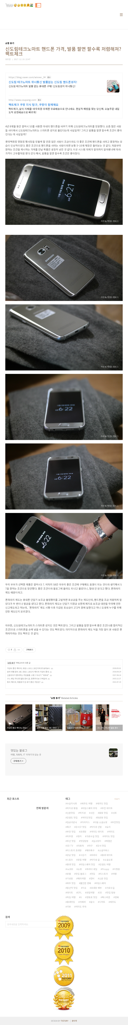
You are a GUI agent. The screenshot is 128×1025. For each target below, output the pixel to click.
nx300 (70, 869)
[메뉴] (121, 14)
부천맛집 (116, 822)
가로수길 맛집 (92, 836)
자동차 (81, 845)
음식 (92, 901)
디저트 (102, 901)
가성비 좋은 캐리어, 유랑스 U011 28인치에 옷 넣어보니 (28, 668)
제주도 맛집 (102, 803)
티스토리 (104, 873)
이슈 (84, 887)
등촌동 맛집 (102, 817)
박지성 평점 (72, 808)
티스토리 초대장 (74, 850)
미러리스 (86, 822)
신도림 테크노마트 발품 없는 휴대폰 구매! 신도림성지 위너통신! (42, 86)
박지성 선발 (96, 826)
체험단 (109, 840)
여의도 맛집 (109, 836)
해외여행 (82, 878)
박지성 (83, 812)
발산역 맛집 (72, 887)
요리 (108, 826)
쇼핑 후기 (11, 662)
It (81, 897)
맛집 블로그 (81, 873)
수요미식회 (72, 803)
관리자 (74, 1020)
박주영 (70, 836)
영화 (117, 897)
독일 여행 (71, 897)
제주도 (113, 901)
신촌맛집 (71, 812)
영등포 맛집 (91, 897)
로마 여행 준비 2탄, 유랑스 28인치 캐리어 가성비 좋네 (28, 671)
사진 (92, 812)
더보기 (117, 799)
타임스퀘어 (101, 883)
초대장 (83, 831)
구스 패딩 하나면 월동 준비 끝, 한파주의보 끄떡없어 (27, 678)
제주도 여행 (87, 803)
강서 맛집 (101, 845)
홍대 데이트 (107, 855)
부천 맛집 (71, 831)
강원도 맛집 (72, 817)
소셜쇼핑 (108, 859)
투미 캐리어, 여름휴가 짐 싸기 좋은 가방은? (23, 682)
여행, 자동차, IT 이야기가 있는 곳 (26, 754)
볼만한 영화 (85, 883)
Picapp (105, 869)
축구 (69, 826)
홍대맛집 (71, 901)
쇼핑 (80, 869)
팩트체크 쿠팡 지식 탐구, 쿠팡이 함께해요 (33, 104)
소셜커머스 (104, 850)
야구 (91, 845)
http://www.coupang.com (22, 100)
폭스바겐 (106, 897)
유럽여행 (90, 892)
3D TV (70, 845)
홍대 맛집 (71, 864)
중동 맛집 (103, 812)
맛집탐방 (84, 840)
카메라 (83, 901)
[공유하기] (15, 650)
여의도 (111, 831)
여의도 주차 (81, 906)
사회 (115, 812)
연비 (92, 878)
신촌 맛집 (103, 878)
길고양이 (97, 840)
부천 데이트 (107, 808)
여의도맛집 (87, 817)
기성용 (70, 878)
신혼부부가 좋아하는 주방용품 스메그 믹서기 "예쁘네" (28, 675)
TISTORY (64, 1020)
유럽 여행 (82, 859)
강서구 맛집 (81, 826)
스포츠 (70, 859)
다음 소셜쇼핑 (100, 822)
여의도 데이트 (97, 831)
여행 (115, 873)
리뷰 (69, 906)
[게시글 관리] (19, 650)
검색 (59, 924)
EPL (80, 892)
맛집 (93, 873)
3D (100, 892)
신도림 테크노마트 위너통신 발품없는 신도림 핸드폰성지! (43, 82)
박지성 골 (95, 859)
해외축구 (90, 850)
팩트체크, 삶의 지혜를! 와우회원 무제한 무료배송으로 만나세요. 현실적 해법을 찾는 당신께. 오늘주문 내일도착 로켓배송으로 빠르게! (64, 110)
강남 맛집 (71, 855)
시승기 (83, 855)
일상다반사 (72, 822)
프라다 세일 (91, 869)
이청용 (117, 869)
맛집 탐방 (111, 892)
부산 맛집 (71, 840)
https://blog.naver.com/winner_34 (27, 77)
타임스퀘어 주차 (89, 808)
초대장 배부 (96, 887)
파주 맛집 (71, 883)
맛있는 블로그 (19, 750)
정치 (80, 836)
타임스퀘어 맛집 (87, 864)
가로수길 (110, 887)
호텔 (69, 873)
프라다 (94, 855)
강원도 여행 (105, 864)
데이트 (70, 892)
